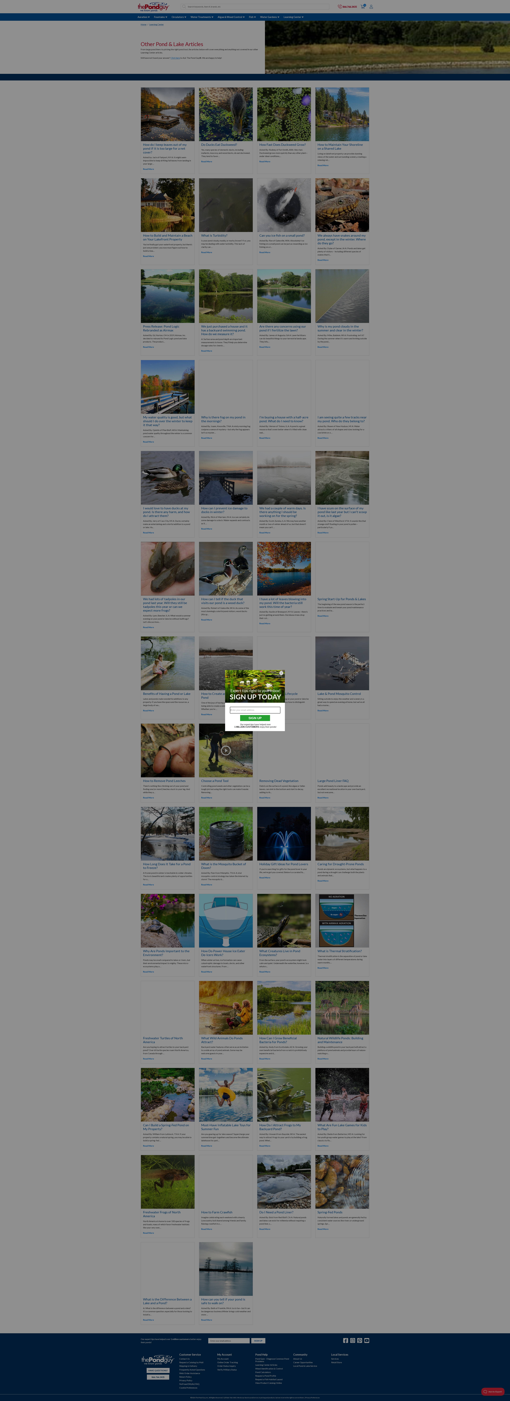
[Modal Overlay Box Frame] (255, 700)
